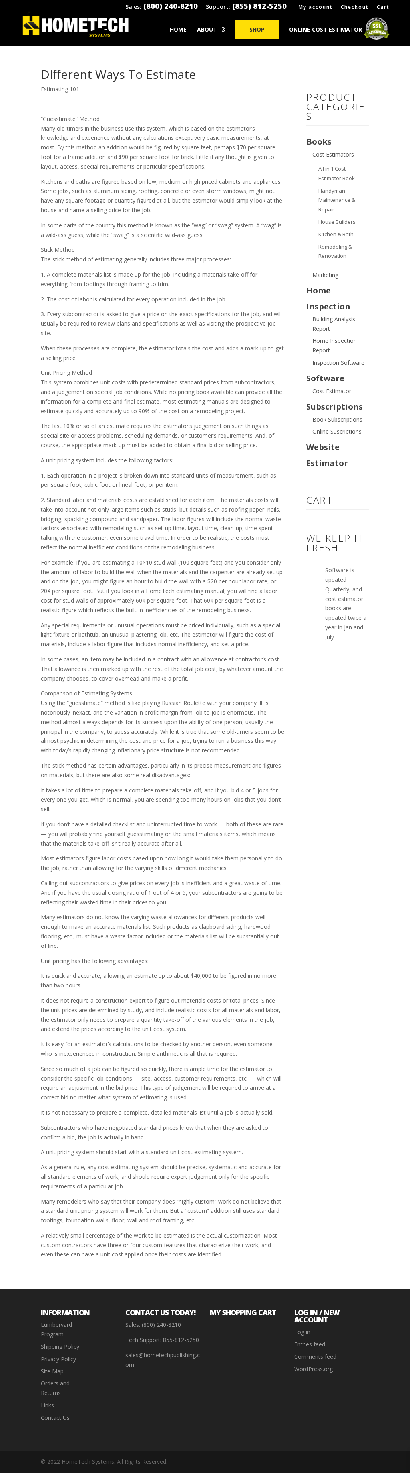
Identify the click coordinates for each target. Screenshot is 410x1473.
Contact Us (55, 1417)
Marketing (325, 275)
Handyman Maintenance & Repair (336, 200)
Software (325, 378)
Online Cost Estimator (325, 30)
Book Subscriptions (337, 419)
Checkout (355, 7)
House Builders (337, 221)
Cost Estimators (333, 154)
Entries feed (309, 1344)
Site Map (52, 1371)
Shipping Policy (60, 1346)
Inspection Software (338, 362)
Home (178, 30)
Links (47, 1405)
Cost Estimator (331, 391)
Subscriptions (334, 406)
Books (319, 141)
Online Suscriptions (337, 431)
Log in (302, 1332)
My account (316, 7)
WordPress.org (313, 1369)
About (207, 30)
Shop (257, 29)
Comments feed (315, 1356)
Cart (383, 7)
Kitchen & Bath (336, 234)
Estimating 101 (60, 89)
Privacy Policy (58, 1359)
